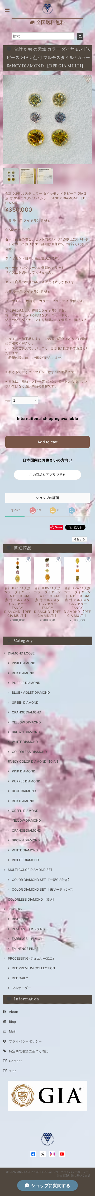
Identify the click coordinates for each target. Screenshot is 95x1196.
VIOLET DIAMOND (25, 860)
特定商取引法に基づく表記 (29, 1051)
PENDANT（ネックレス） (30, 929)
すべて (16, 510)
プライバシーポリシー (25, 1041)
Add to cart (47, 442)
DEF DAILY (20, 978)
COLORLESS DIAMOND (29, 752)
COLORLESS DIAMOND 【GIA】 (31, 899)
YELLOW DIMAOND (26, 722)
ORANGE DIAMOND (26, 712)
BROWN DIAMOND (26, 732)
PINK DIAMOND (23, 663)
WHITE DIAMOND (25, 742)
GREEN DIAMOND (25, 702)
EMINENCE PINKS (25, 949)
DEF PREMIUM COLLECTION (33, 968)
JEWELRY (15, 909)
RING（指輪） (22, 919)
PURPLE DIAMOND (26, 683)
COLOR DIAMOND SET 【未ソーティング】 (43, 889)
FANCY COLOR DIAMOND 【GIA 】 (34, 761)
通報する (79, 539)
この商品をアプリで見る (47, 475)
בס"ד (13, 1071)
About (13, 1012)
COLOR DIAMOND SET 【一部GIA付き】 (41, 880)
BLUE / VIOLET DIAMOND (31, 692)
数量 (8, 400)
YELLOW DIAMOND (26, 820)
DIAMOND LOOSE (21, 653)
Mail (12, 1031)
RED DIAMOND (23, 673)
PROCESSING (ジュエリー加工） (32, 958)
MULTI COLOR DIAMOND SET (30, 870)
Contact (15, 1061)
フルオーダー (21, 988)
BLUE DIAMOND (24, 791)
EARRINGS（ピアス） (28, 939)
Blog (12, 1022)
